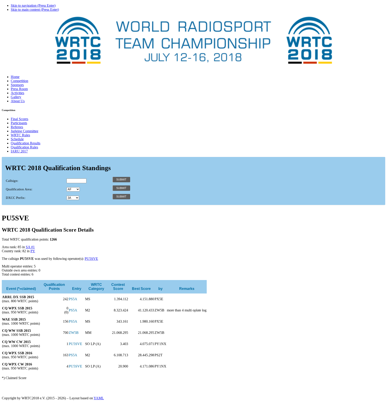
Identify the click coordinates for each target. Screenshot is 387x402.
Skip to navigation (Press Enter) (33, 5)
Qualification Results (25, 143)
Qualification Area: (19, 189)
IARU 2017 (19, 151)
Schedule (17, 139)
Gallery (16, 97)
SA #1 (30, 247)
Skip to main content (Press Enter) (35, 9)
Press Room (19, 89)
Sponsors (17, 85)
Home (15, 77)
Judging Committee (24, 131)
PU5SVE (91, 259)
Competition (19, 81)
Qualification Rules (24, 147)
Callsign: (12, 181)
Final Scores (19, 119)
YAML (99, 398)
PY (32, 251)
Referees (17, 127)
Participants (19, 123)
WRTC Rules (20, 135)
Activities (17, 93)
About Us (18, 101)
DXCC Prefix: (15, 198)
